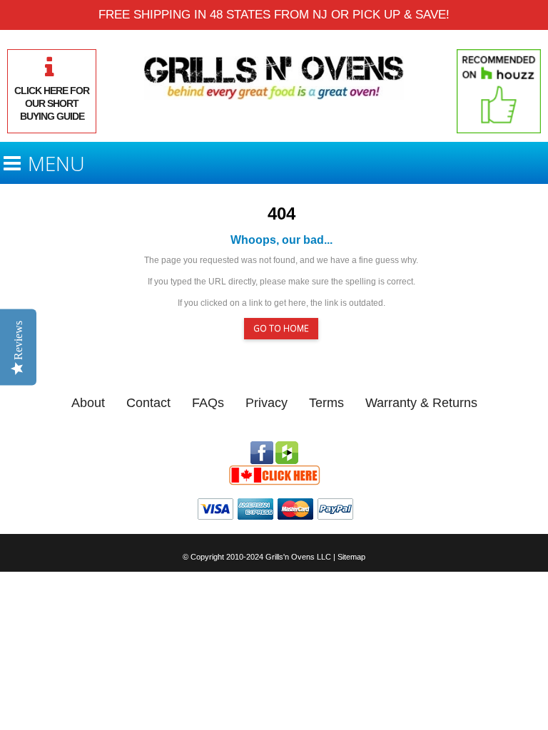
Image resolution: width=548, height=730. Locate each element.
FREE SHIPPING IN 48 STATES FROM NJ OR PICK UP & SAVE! (274, 14)
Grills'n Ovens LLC (298, 556)
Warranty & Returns (421, 403)
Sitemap (351, 556)
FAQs (208, 403)
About (88, 403)
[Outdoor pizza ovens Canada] (274, 470)
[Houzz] (286, 448)
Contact (148, 403)
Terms (326, 403)
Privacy (266, 403)
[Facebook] (261, 448)
